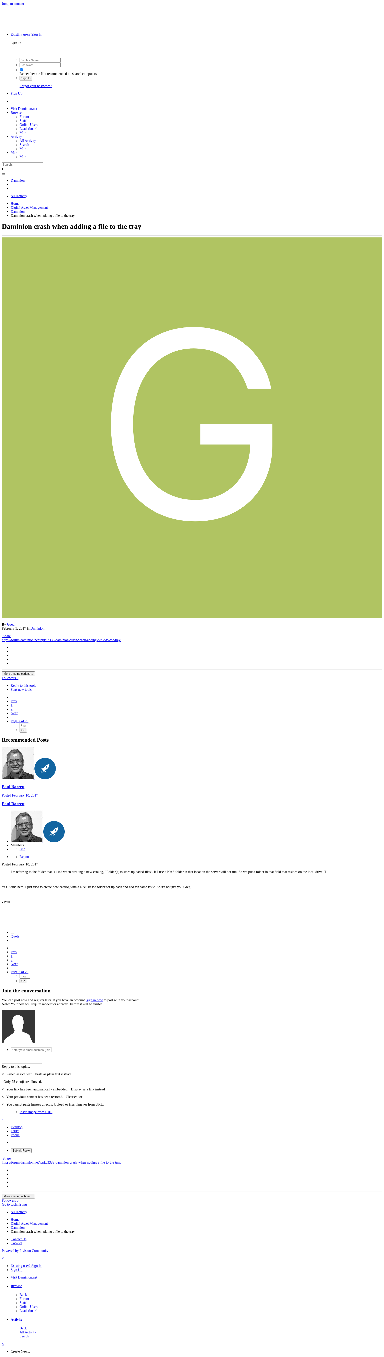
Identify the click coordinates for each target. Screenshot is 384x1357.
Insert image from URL (36, 1112)
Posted (20, 795)
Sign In (25, 78)
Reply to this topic (23, 685)
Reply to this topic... (16, 1066)
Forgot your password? (36, 86)
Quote (15, 936)
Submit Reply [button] (21, 1150)
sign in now (94, 1000)
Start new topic (21, 689)
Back (23, 1295)
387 (22, 849)
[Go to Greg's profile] (192, 617)
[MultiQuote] (12, 933)
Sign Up (16, 93)
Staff (23, 120)
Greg (10, 624)
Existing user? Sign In (27, 34)
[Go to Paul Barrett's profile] (18, 778)
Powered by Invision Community (25, 1251)
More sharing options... (18, 673)
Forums (25, 116)
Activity (16, 137)
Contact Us (18, 1239)
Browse (16, 112)
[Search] (3, 174)
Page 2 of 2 (19, 721)
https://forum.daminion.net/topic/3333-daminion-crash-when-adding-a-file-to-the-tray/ (61, 640)
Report (24, 857)
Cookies (16, 1243)
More (23, 132)
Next (14, 713)
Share (6, 636)
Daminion (37, 628)
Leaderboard (28, 128)
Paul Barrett (13, 786)
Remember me (30, 74)
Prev (14, 701)
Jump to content (13, 4)
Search (24, 145)
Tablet (15, 1131)
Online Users (29, 124)
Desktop (16, 1127)
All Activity (28, 141)
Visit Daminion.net (24, 108)
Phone (15, 1135)
